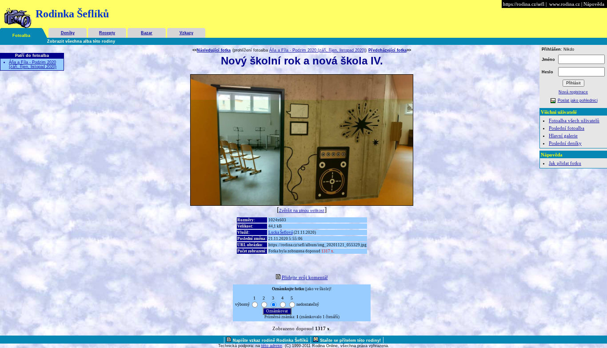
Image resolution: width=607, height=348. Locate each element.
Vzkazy (186, 33)
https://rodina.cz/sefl (523, 4)
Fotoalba (21, 35)
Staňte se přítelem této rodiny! (350, 340)
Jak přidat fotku (565, 163)
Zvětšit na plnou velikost (301, 210)
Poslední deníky (565, 143)
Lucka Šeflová (280, 232)
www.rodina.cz (564, 4)
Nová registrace (573, 92)
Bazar (146, 33)
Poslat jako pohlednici (578, 100)
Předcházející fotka (387, 50)
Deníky (68, 33)
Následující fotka (214, 50)
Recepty (107, 33)
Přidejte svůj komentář (305, 277)
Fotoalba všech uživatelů (574, 120)
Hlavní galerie (563, 135)
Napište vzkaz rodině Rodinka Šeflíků (270, 340)
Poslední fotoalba (566, 128)
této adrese (271, 346)
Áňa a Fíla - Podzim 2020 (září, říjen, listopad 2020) (32, 64)
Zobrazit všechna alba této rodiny (81, 41)
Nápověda (593, 4)
